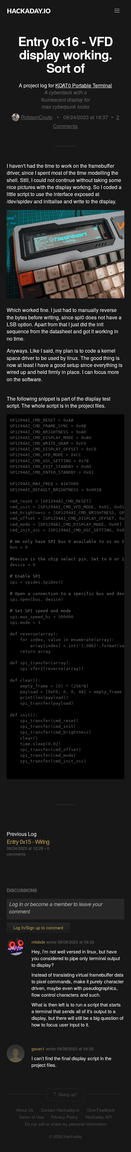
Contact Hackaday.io (60, 1110)
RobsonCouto (36, 117)
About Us (24, 1110)
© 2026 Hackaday (65, 1136)
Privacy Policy (64, 1117)
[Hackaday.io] (29, 11)
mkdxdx (38, 942)
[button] (117, 11)
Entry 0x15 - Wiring (28, 841)
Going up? (67, 1094)
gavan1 (38, 1049)
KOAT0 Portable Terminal (83, 85)
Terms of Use (31, 1117)
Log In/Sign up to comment (38, 928)
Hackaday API (99, 1117)
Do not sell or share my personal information (65, 1124)
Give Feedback (101, 1110)
